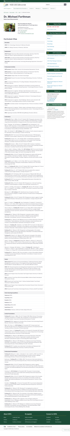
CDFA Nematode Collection (53, 66)
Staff (19, 12)
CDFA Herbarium (50, 58)
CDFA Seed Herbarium (52, 63)
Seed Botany (50, 49)
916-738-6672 (24, 30)
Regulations (45, 8)
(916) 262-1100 (53, 98)
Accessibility (29, 426)
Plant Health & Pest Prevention (20, 8)
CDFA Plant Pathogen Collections (54, 61)
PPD (16, 12)
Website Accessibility (42, 426)
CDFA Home (6, 12)
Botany (48, 38)
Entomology (49, 41)
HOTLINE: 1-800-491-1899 (53, 26)
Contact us (15, 419)
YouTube (57, 417)
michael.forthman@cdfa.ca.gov (27, 33)
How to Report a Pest (51, 29)
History (7, 422)
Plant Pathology (50, 46)
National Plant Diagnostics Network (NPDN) (54, 82)
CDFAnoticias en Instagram (31, 422)
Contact (32, 8)
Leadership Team (16, 417)
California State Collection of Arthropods (56, 55)
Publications (50, 79)
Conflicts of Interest (17, 422)
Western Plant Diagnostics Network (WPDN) (54, 86)
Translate (56, 109)
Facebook (48, 417)
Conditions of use (11, 426)
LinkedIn (48, 422)
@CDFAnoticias (31, 419)
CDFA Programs (7, 8)
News (7, 417)
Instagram (57, 419)
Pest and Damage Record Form (53, 76)
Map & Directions (50, 100)
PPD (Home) (49, 35)
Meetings (38, 8)
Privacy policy (21, 426)
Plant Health (12, 12)
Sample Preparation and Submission (55, 73)
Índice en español (28, 417)
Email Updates (58, 422)
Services (52, 8)
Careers (7, 419)
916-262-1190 (23, 32)
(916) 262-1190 (52, 99)
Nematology (49, 43)
